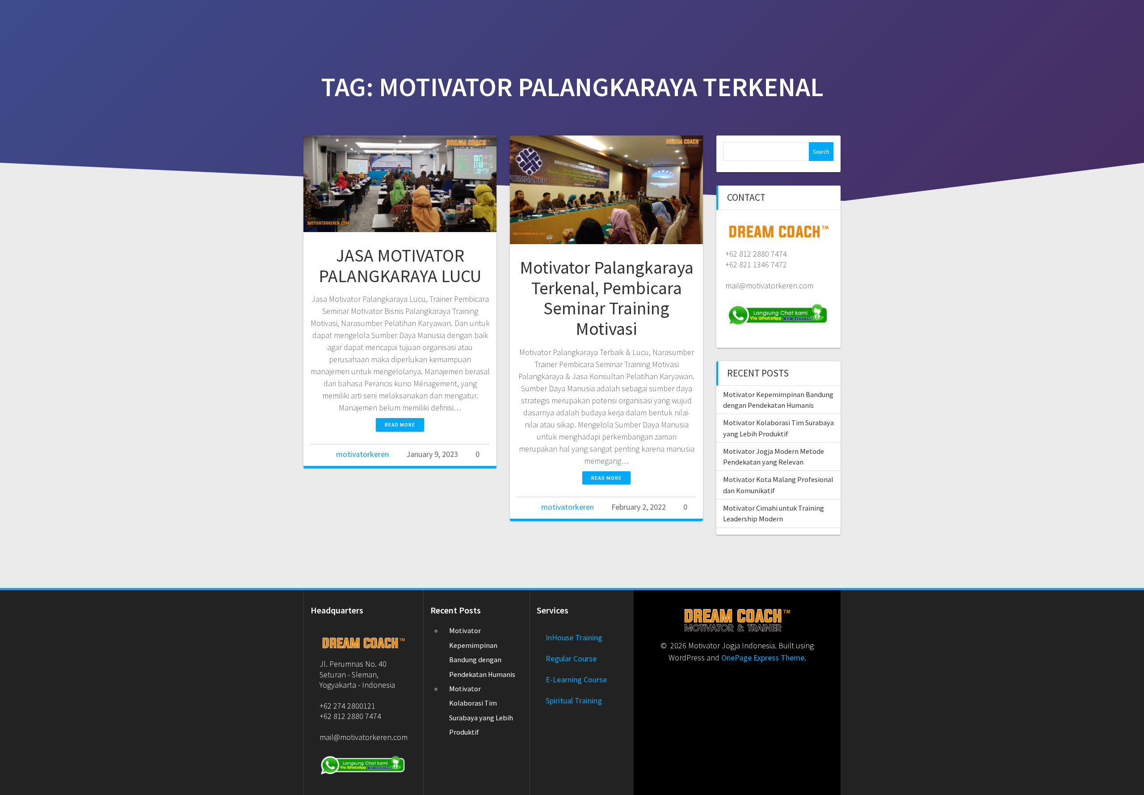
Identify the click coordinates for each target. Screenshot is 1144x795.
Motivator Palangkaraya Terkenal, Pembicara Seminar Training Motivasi (607, 298)
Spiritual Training (574, 700)
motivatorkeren (362, 454)
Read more (400, 424)
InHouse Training (574, 637)
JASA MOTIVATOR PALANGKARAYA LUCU (400, 265)
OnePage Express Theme (762, 657)
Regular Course (571, 658)
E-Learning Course (576, 679)
